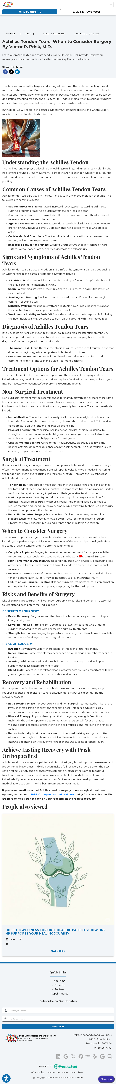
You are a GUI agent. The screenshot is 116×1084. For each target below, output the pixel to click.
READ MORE (57, 951)
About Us (59, 981)
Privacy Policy (37, 1072)
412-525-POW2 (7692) (87, 12)
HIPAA (65, 1072)
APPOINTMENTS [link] (31, 12)
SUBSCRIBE (58, 1026)
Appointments (59, 993)
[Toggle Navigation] (111, 4)
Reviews (59, 989)
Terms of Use (77, 1072)
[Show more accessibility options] (6, 1078)
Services (59, 985)
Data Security (53, 1072)
